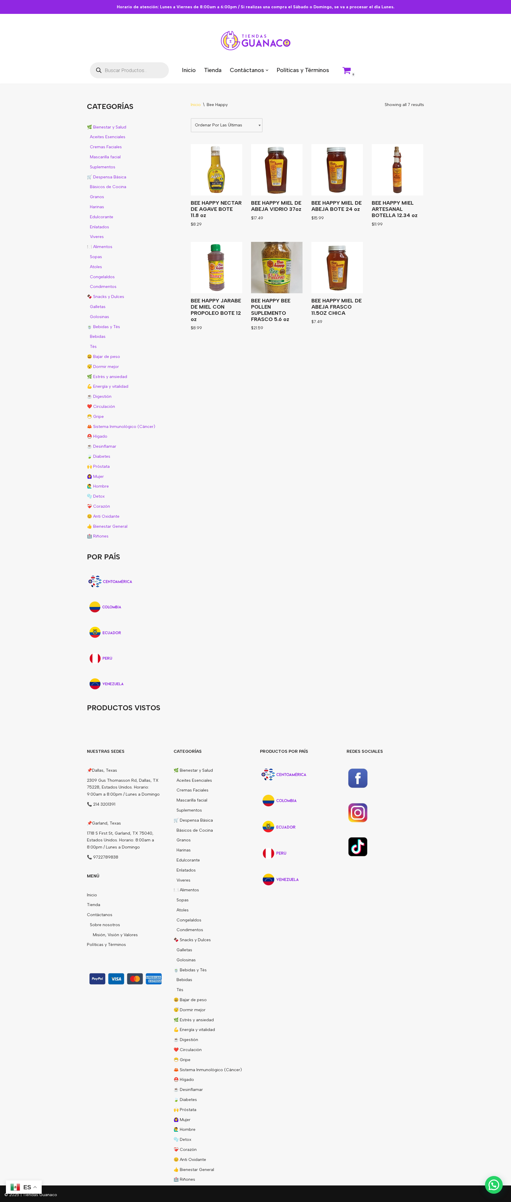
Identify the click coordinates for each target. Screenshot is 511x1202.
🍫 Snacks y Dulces (105, 296)
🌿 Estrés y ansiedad (107, 376)
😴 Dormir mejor (103, 366)
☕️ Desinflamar (101, 446)
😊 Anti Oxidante (103, 516)
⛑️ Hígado (97, 436)
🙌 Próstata (98, 466)
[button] (267, 70)
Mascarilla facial (105, 156)
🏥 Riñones (98, 536)
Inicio (189, 70)
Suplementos (102, 167)
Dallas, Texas (104, 770)
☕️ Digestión (99, 396)
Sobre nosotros (105, 924)
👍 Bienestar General (107, 526)
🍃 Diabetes (98, 456)
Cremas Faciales (106, 146)
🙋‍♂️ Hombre (98, 486)
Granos (97, 196)
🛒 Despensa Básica (106, 177)
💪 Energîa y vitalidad (107, 386)
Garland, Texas (106, 823)
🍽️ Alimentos (99, 246)
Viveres (97, 236)
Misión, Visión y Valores (115, 934)
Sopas (96, 256)
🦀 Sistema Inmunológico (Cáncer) (121, 426)
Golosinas (99, 316)
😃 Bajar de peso (103, 356)
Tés (93, 346)
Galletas (98, 306)
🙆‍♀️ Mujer (95, 476)
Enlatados (99, 226)
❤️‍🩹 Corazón (98, 506)
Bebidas (98, 336)
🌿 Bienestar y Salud (106, 127)
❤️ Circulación (101, 406)
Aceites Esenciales (107, 136)
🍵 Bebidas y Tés (103, 326)
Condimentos (103, 286)
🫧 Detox (96, 496)
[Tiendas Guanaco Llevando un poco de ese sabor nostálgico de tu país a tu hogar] (255, 40)
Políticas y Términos (302, 70)
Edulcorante (101, 216)
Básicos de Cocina (108, 186)
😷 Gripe (95, 416)
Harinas (97, 206)
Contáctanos (99, 914)
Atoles (96, 266)
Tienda (212, 70)
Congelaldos (102, 276)
